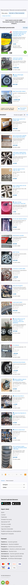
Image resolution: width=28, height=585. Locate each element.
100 (21, 474)
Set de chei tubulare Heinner (20, 218)
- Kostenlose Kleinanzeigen (11, 558)
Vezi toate (25, 27)
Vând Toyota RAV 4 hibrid (19, 91)
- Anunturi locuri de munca (11, 546)
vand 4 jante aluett (17, 302)
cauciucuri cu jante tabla (19, 268)
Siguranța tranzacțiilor (7, 529)
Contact (3, 515)
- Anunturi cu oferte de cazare (13, 549)
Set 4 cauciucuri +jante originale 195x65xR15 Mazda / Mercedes (20, 448)
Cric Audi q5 (16, 345)
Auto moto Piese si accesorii (16, 13)
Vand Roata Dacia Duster (19, 362)
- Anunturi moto (9, 551)
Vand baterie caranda (18, 235)
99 (16, 474)
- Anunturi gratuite (9, 542)
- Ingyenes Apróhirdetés (11, 556)
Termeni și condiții (6, 524)
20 (24, 114)
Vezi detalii (11, 109)
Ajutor (2, 512)
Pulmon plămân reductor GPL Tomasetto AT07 (19, 380)
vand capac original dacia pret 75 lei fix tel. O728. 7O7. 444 (19, 153)
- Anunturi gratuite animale (12, 553)
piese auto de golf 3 (18, 285)
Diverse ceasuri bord (19, 429)
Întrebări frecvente (6, 519)
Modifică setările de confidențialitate (11, 531)
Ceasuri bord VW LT (19, 396)
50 (27, 114)
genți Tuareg (16, 252)
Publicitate (4, 517)
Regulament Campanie (7, 533)
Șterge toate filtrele (6, 15)
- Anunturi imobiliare (10, 544)
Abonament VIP (5, 522)
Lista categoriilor (5, 526)
